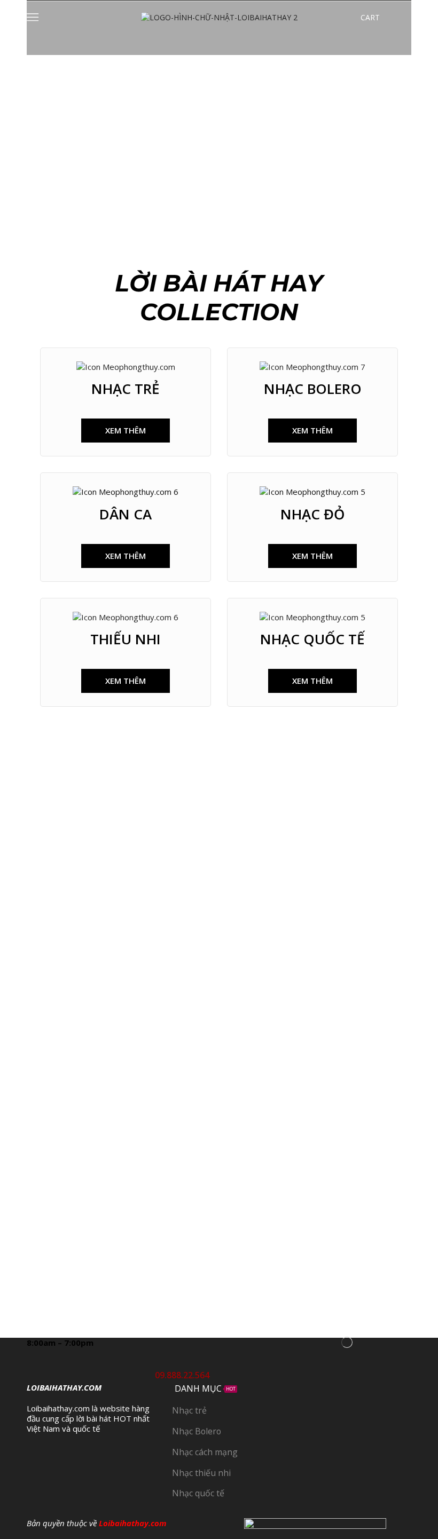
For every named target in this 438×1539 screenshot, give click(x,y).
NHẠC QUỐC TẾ (312, 639)
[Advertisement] (219, 135)
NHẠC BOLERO (313, 388)
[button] (125, 431)
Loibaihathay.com (133, 1523)
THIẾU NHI (125, 639)
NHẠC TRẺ (125, 388)
